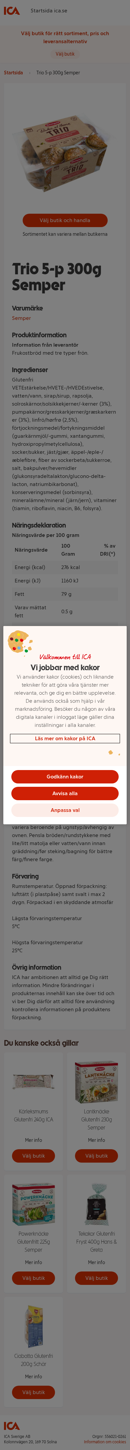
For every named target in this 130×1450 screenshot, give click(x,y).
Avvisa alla (65, 793)
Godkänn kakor (65, 776)
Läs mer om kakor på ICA (65, 738)
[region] (65, 725)
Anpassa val (65, 810)
